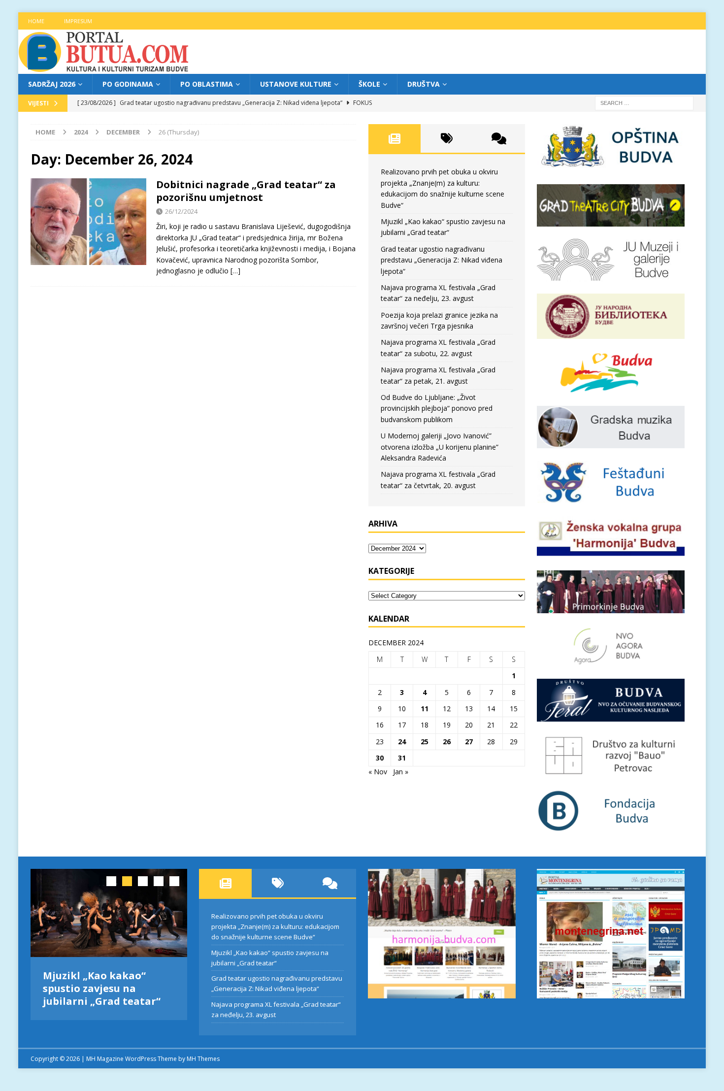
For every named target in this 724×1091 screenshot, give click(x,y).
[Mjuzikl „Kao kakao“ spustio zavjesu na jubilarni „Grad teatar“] (109, 913)
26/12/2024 (181, 211)
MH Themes (203, 1059)
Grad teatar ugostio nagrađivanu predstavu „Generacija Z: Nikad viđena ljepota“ (441, 260)
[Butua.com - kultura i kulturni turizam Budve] (104, 68)
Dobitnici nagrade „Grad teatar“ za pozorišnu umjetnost (246, 191)
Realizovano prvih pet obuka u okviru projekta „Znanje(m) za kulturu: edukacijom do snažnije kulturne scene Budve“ (275, 926)
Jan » (400, 771)
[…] (235, 270)
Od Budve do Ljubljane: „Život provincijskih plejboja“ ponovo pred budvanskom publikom (437, 408)
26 (447, 741)
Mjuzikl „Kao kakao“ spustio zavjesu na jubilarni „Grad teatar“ (102, 988)
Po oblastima (206, 84)
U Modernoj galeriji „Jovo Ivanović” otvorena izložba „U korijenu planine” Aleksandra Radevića (439, 447)
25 (424, 741)
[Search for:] (644, 102)
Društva (423, 84)
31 (402, 757)
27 (469, 741)
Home (36, 21)
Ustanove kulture (295, 84)
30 (380, 757)
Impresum (78, 21)
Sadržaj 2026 (51, 84)
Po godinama (127, 84)
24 (402, 741)
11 (424, 708)
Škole (369, 84)
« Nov (377, 771)
